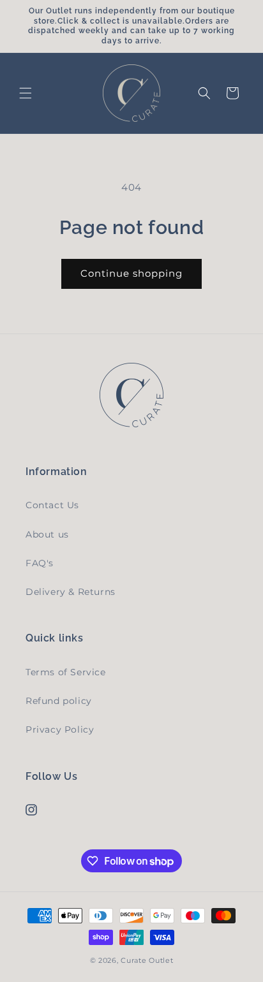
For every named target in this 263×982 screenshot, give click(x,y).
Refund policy (59, 701)
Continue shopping (131, 273)
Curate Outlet (147, 960)
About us (47, 534)
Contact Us (52, 505)
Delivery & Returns (71, 591)
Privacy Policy (60, 729)
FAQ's (40, 563)
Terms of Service (66, 672)
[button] (25, 93)
